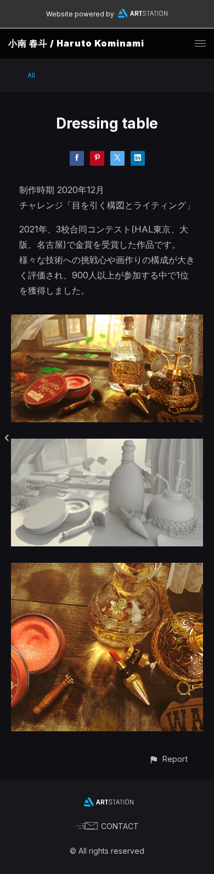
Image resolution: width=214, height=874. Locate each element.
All (31, 75)
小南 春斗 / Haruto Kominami (76, 43)
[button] (168, 759)
